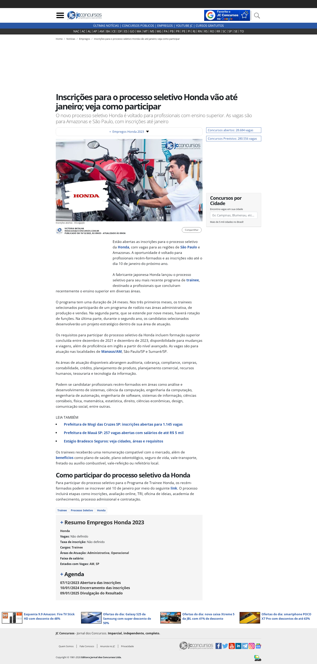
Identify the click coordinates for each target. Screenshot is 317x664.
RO (212, 31)
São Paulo (188, 247)
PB (172, 31)
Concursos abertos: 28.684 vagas (230, 130)
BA (108, 31)
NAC (76, 31)
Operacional (120, 553)
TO (242, 31)
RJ (194, 31)
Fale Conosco (87, 646)
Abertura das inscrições (90, 582)
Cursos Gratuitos (210, 26)
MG (159, 31)
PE (183, 31)
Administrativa (98, 553)
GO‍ (132, 31)
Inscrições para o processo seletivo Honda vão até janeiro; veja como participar (137, 38)
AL (89, 31)
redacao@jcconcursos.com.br (82, 230)
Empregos (165, 26)
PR (178, 31)
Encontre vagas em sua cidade (226, 209)
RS (206, 31)
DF (120, 31)
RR (218, 31)
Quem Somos (66, 646)
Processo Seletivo (82, 510)
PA (165, 31)
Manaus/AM (111, 351)
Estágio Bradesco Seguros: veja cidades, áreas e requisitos (113, 441)
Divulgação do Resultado (91, 593)
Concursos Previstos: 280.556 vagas (232, 139)
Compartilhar (191, 229)
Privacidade (127, 646)
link (173, 488)
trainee (192, 280)
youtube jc (184, 26)
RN (200, 31)
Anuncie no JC (107, 646)
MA (139, 31)
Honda (123, 247)
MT (145, 31)
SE (236, 31)
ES (125, 31)
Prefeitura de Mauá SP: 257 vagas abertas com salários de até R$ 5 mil (124, 432)
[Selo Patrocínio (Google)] (227, 15)
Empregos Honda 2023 (126, 132)
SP (230, 31)
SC (224, 31)
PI (189, 31)
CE (114, 31)
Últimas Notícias (106, 26)
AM (101, 31)
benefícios (64, 457)
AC (83, 31)
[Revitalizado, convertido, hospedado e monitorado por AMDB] (257, 658)
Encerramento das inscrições (95, 587)
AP (95, 31)
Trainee (62, 510)
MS (152, 31)
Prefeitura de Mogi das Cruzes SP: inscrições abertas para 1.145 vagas (123, 424)
